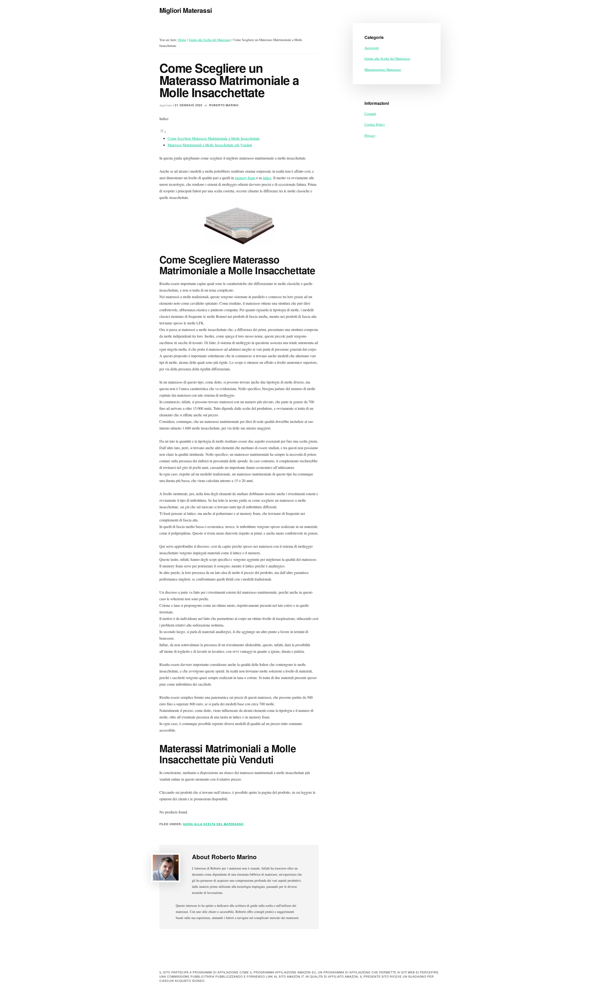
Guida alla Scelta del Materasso (213, 824)
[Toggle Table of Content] (162, 131)
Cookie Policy (374, 124)
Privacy (369, 135)
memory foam (245, 177)
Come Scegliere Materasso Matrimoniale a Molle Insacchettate (214, 138)
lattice (267, 177)
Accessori (371, 47)
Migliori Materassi (185, 10)
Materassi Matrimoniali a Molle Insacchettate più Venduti (210, 144)
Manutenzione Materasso (382, 69)
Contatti (370, 113)
